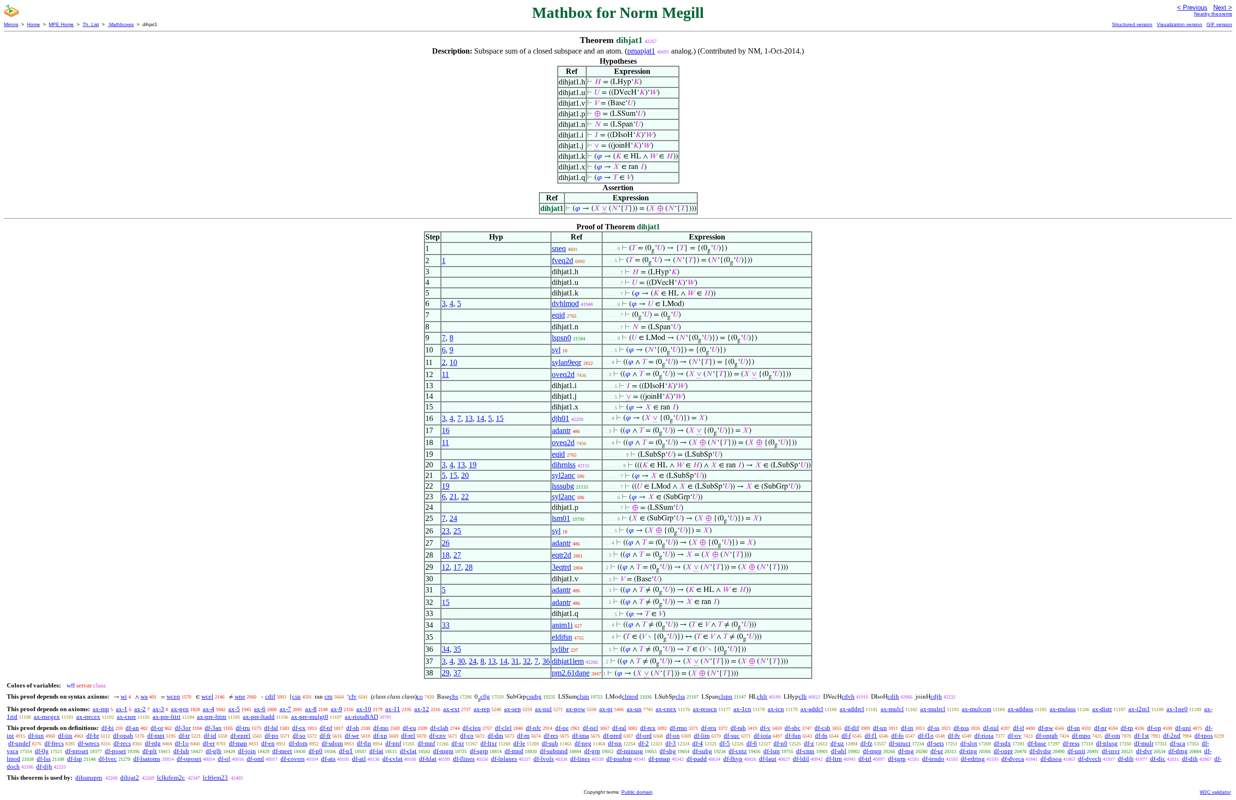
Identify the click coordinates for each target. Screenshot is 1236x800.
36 (546, 661)
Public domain (637, 792)
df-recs (122, 743)
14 (480, 418)
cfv (353, 696)
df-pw (1045, 727)
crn (328, 696)
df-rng (906, 751)
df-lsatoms (146, 758)
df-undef (19, 743)
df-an (132, 727)
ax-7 (285, 709)
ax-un (634, 709)
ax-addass (1020, 709)
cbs (453, 696)
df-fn (821, 735)
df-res (551, 735)
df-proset (76, 751)
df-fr (325, 735)
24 (453, 518)
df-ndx (1002, 743)
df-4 (697, 743)
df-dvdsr (1040, 751)
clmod (630, 696)
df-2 (643, 743)
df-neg (583, 743)
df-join (247, 751)
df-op (1154, 727)
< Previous (1192, 7)
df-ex (299, 727)
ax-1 (121, 709)
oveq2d (563, 374)
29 (445, 673)
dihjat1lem (568, 661)
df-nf (326, 727)
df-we (352, 735)
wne (240, 696)
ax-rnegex (47, 716)
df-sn (1073, 727)
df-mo (381, 727)
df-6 (751, 743)
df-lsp (74, 758)
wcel (207, 696)
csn (296, 696)
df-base (1036, 743)
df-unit (1076, 751)
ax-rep (482, 709)
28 (469, 567)
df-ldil (801, 758)
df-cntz (738, 751)
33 (445, 625)
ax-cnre (126, 716)
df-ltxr (488, 743)
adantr (561, 430)
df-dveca (1012, 758)
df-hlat (427, 758)
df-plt (149, 751)
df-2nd (1171, 735)
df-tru (243, 727)
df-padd (697, 758)
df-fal (271, 727)
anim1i (562, 625)
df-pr (1100, 727)
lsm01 (561, 518)
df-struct (900, 743)
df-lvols (544, 758)
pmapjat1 (641, 51)
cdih (893, 696)
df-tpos (1203, 735)
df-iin (65, 735)
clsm (583, 696)
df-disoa (1051, 758)
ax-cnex (666, 709)
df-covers (293, 758)
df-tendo (933, 758)
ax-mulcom (976, 709)
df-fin (364, 743)
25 (457, 531)
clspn (725, 696)
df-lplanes (504, 758)
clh (803, 696)
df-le (519, 743)
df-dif (851, 727)
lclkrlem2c (171, 777)
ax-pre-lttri (167, 716)
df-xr (457, 743)
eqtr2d (561, 555)
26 (445, 543)
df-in (907, 727)
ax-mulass (1063, 709)
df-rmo (678, 727)
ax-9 (336, 709)
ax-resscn (705, 709)
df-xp (380, 735)
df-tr (184, 735)
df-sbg (668, 751)
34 (445, 649)
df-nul (991, 727)
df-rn (523, 735)
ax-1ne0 (1177, 709)
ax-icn (776, 709)
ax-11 (392, 709)
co (420, 696)
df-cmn (805, 751)
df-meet (282, 751)
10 (453, 362)
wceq (173, 696)
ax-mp (101, 709)
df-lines (580, 758)
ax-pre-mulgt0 (309, 716)
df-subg (702, 751)
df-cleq (472, 727)
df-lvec (107, 758)
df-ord (644, 735)
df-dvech (1089, 758)
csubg (534, 696)
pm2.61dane (571, 673)
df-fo (897, 735)
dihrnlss (564, 465)
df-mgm (443, 751)
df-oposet (189, 758)
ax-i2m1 (1139, 709)
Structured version (1132, 24)
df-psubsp (619, 758)
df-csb (822, 727)
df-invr (1111, 751)
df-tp (1127, 727)
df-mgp (872, 751)
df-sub (550, 743)
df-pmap (659, 758)
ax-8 (311, 709)
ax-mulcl (892, 709)
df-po (272, 735)
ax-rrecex (88, 716)
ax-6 (260, 709)
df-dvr (1144, 751)
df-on (673, 735)
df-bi (107, 727)
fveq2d (562, 260)
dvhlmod (565, 303)
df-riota (984, 735)
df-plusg (1107, 743)
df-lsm (771, 751)
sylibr (560, 649)
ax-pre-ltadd (259, 716)
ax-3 (158, 709)
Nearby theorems (1213, 13)
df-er (209, 743)
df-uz (837, 743)
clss (680, 696)
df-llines (464, 758)
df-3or (183, 727)
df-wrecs (88, 743)
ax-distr (1102, 709)
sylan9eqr (566, 362)
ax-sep (512, 709)
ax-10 (363, 709)
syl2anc (563, 475)
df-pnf (393, 743)
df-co (467, 735)
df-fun (793, 735)
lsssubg (563, 486)
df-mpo (1081, 735)
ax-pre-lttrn (211, 716)
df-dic (1158, 758)
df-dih (1190, 758)
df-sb (352, 727)
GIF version (1219, 24)
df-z (809, 743)
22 (465, 496)
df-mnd (514, 751)
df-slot (968, 743)
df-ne (562, 727)
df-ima (580, 735)
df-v (765, 727)
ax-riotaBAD (361, 716)
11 (445, 374)
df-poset (115, 751)
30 (461, 661)
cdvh (848, 696)
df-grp (592, 751)
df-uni (1183, 727)
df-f (846, 735)
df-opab (123, 735)
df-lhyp (733, 758)
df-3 (670, 743)
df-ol (224, 758)
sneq (559, 248)
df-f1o (926, 735)
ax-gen (180, 709)
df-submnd (554, 751)
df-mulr (1143, 743)
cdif (270, 696)
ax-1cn (742, 709)
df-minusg (630, 751)
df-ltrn (834, 758)
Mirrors (11, 24)
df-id (210, 735)
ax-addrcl (852, 709)
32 (527, 661)
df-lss (44, 758)
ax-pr (606, 709)
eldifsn (562, 637)
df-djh (44, 766)
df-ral (619, 727)
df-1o (182, 743)
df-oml (255, 758)
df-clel (503, 727)
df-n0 (780, 743)
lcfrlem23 (215, 777)
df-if (1018, 727)
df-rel (408, 735)
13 (469, 418)
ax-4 (208, 709)
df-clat (408, 751)
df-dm (495, 735)
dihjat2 (129, 777)
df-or (157, 727)
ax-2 (140, 709)
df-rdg (153, 743)
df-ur (936, 751)
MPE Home (61, 24)
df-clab (439, 727)
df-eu (409, 727)
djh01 (560, 418)
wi (124, 696)
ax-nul (543, 709)
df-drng (1178, 751)
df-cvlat (392, 758)
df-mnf (426, 743)
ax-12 (421, 709)
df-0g (42, 751)
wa (144, 696)
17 (457, 567)
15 (500, 418)
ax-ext (451, 709)
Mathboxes (121, 24)
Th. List (91, 24)
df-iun (36, 735)
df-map (238, 743)
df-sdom (332, 743)
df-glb (214, 751)
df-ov (1015, 735)
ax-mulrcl (932, 709)
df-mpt (156, 735)
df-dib (1126, 758)
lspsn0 (561, 338)
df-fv (954, 735)
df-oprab (1047, 735)
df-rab (738, 727)
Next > (1222, 7)
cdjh (936, 696)
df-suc (732, 735)
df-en (268, 743)
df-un (880, 727)
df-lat (376, 751)
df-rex (648, 727)
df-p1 (346, 751)
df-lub (181, 751)
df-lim (702, 735)
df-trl (864, 758)
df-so (299, 735)
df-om (1112, 735)
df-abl (838, 751)
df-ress (1071, 743)
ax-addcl (812, 709)
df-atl (359, 758)
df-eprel (240, 735)
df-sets (935, 743)
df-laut (767, 758)
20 (465, 475)
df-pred (612, 735)
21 (453, 496)
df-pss (961, 727)
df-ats (328, 758)
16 (445, 430)
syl (556, 350)
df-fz (866, 743)
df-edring (973, 758)
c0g (485, 696)
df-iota (762, 735)
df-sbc (793, 727)
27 (457, 555)
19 (473, 465)
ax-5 (234, 709)
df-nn (615, 743)
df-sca (1177, 743)
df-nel (590, 727)
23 (445, 531)
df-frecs (54, 743)
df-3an (213, 727)
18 (445, 555)
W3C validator (1215, 792)
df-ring (968, 751)
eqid (558, 315)
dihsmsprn (88, 777)
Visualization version (1179, 24)
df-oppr (1003, 751)
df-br (92, 735)
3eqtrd (561, 567)
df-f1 (871, 735)
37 (457, 673)
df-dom (298, 743)
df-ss (933, 727)
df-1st (1141, 735)
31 (515, 661)
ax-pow (575, 709)
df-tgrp (897, 758)
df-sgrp (479, 751)
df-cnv (437, 735)
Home (33, 24)
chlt (762, 696)
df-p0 (316, 751)
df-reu (708, 727)
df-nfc (533, 727)
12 (445, 567)
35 (457, 649)
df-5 (724, 743)
